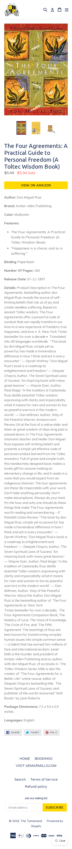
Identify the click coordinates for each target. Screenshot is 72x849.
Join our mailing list (36, 798)
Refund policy (36, 786)
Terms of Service (44, 779)
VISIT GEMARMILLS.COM (36, 765)
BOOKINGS (43, 758)
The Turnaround (31, 821)
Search (20, 779)
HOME (25, 758)
